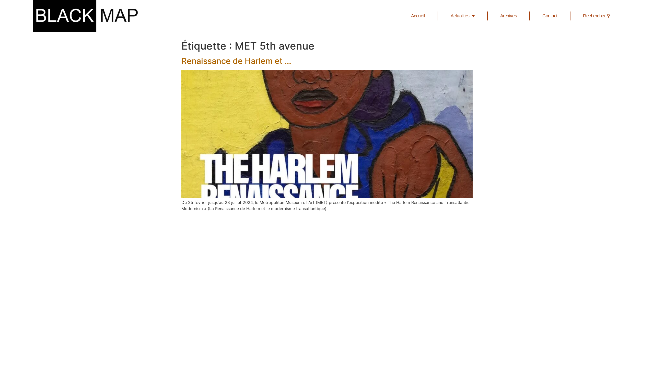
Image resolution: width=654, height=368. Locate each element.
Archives (508, 15)
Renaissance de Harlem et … (236, 61)
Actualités (460, 15)
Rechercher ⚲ (596, 15)
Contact (549, 15)
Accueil (418, 15)
